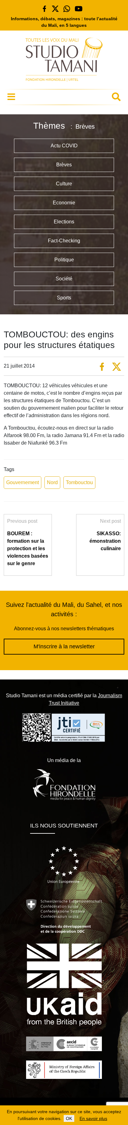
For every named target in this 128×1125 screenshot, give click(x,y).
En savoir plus (93, 1118)
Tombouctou (79, 482)
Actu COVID (64, 145)
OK (69, 1118)
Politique (64, 259)
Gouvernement (22, 482)
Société (64, 278)
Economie (64, 202)
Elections (64, 221)
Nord (52, 482)
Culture (64, 183)
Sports (64, 297)
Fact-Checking (64, 240)
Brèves (64, 164)
